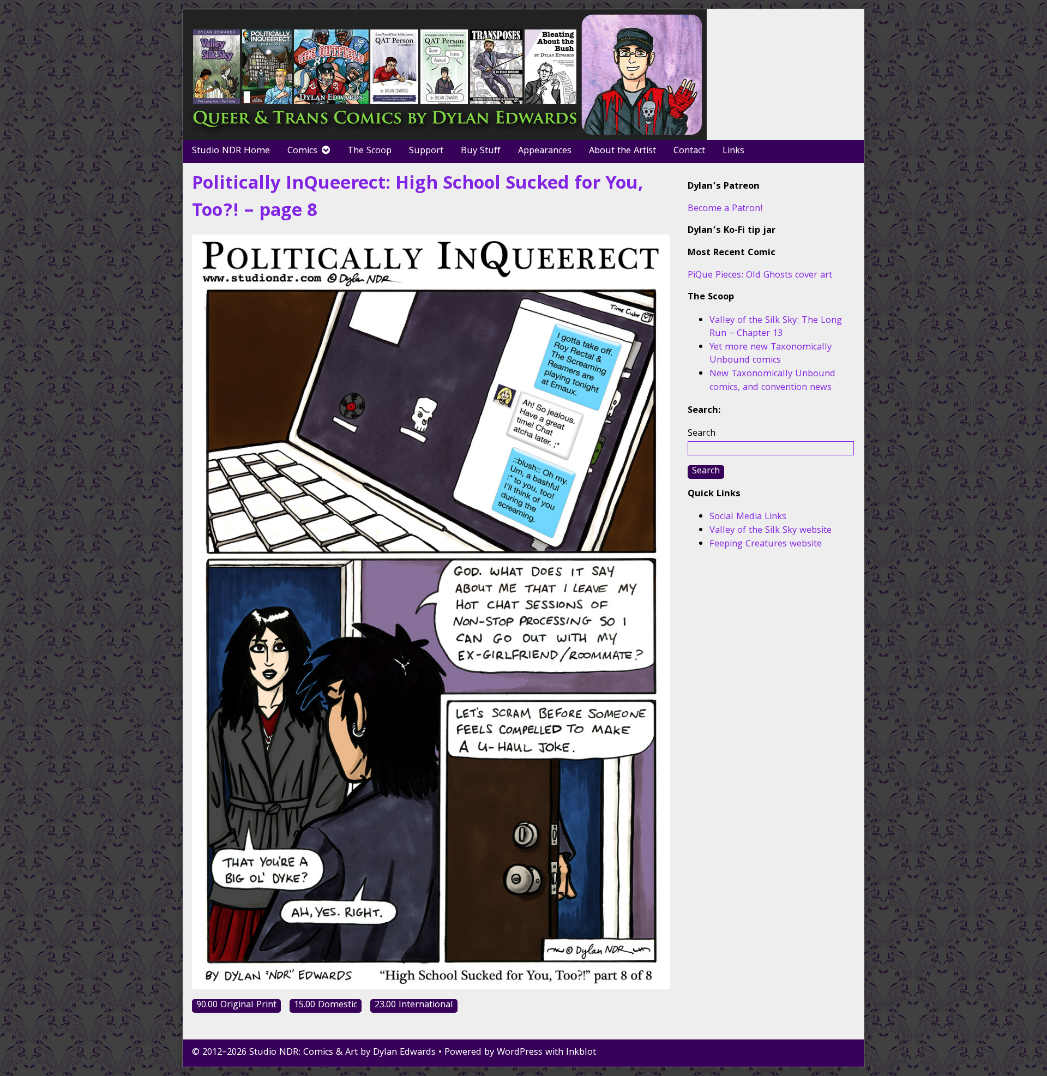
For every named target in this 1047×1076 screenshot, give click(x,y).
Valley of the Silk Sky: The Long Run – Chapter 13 (775, 327)
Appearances (544, 151)
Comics (302, 151)
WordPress (520, 1053)
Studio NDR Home (231, 151)
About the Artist (622, 151)
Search (701, 434)
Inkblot (581, 1053)
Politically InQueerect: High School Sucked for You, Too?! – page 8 (417, 198)
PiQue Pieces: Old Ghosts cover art (760, 276)
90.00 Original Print (236, 1006)
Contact (689, 151)
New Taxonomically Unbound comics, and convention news (772, 381)
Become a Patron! (725, 209)
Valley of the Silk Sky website (770, 531)
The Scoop (369, 151)
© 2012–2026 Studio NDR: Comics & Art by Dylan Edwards (314, 1053)
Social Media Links (747, 517)
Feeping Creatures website (765, 544)
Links (733, 151)
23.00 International (414, 1006)
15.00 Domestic (325, 1006)
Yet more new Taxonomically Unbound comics (770, 354)
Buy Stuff (481, 151)
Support (426, 151)
